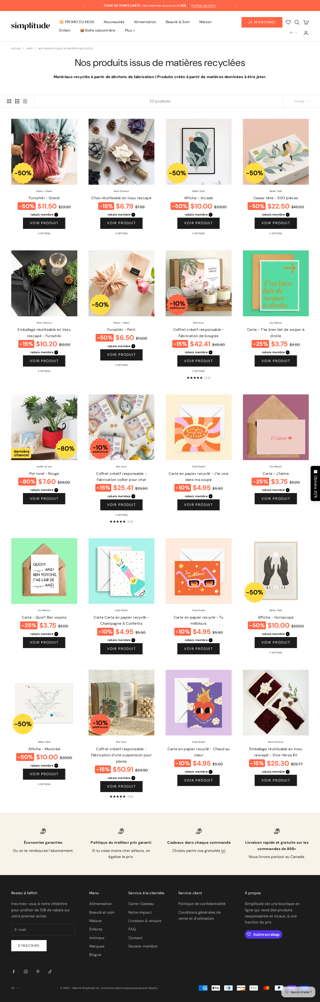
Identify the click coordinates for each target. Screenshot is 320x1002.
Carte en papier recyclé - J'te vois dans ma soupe (198, 476)
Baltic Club (199, 191)
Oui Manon (276, 322)
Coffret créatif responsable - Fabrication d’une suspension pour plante (121, 755)
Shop (29, 48)
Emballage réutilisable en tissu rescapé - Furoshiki (44, 332)
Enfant (65, 30)
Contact (135, 937)
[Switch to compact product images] (25, 101)
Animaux (96, 937)
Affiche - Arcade (198, 198)
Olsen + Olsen (44, 191)
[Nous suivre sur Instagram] (25, 971)
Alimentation (145, 22)
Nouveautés (114, 22)
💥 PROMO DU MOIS (76, 22)
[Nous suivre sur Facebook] (13, 971)
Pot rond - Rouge (44, 473)
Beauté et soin (101, 912)
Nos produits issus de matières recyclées (65, 48)
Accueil (16, 48)
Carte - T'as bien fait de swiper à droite (276, 332)
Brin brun (198, 322)
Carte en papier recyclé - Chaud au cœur (198, 752)
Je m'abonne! (262, 22)
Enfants (95, 929)
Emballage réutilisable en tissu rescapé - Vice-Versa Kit (275, 752)
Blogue (95, 954)
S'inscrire (29, 945)
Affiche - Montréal (44, 749)
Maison (205, 22)
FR (291, 32)
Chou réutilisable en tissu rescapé (121, 198)
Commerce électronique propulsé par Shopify (129, 988)
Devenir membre (142, 946)
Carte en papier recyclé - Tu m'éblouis (198, 620)
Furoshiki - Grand (44, 198)
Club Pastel (198, 466)
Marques (96, 946)
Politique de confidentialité (201, 903)
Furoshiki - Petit (121, 329)
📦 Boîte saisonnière (97, 30)
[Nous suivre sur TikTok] (50, 971)
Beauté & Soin (178, 22)
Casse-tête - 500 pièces (275, 198)
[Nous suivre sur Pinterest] (38, 971)
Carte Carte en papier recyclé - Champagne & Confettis (121, 620)
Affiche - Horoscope (276, 617)
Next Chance (121, 191)
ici (223, 850)
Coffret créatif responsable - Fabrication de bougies (198, 332)
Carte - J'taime (276, 473)
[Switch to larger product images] (9, 101)
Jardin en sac (44, 466)
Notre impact (140, 912)
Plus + (130, 30)
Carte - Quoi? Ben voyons (44, 617)
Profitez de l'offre (203, 5)
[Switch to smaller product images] (17, 101)
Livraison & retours (144, 920)
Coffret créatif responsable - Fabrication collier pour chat (121, 476)
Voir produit (44, 223)
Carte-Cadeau (141, 903)
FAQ (131, 929)
